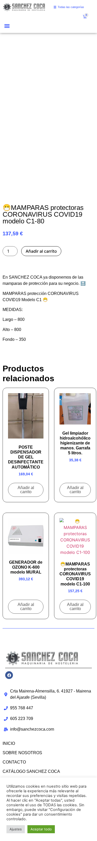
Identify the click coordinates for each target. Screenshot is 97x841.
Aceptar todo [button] (41, 829)
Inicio (9, 743)
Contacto (14, 762)
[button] (7, 26)
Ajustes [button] (16, 829)
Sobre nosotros (22, 753)
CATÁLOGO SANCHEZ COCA (31, 771)
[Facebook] (9, 675)
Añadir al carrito (41, 251)
